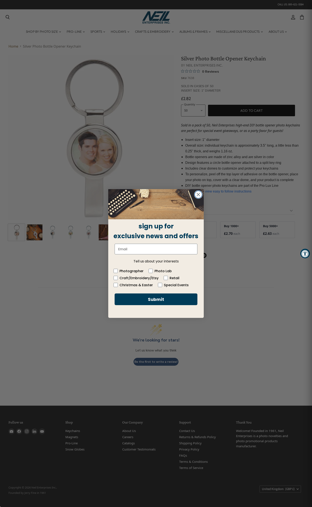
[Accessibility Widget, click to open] (305, 253)
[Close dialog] (198, 194)
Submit (156, 299)
